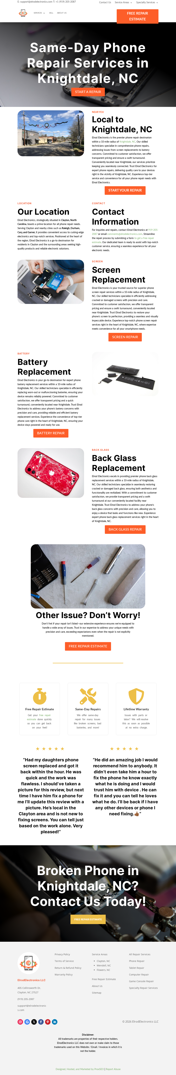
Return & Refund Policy (68, 967)
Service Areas (122, 2)
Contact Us (105, 2)
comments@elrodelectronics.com (124, 234)
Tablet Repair (136, 967)
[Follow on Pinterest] (48, 1022)
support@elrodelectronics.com (36, 2)
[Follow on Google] (27, 1022)
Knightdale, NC (127, 142)
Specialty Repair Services (143, 988)
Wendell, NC (104, 965)
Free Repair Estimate (104, 979)
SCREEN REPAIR (125, 337)
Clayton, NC (103, 961)
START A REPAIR (88, 92)
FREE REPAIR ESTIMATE (137, 16)
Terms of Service (64, 961)
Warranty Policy (64, 974)
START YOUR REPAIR (125, 190)
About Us (62, 13)
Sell (51, 13)
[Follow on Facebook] (41, 1022)
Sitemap (96, 992)
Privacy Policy (62, 954)
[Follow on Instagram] (20, 1022)
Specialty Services (145, 2)
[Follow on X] (34, 1022)
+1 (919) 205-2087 (66, 2)
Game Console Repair (141, 981)
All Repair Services (139, 954)
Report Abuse (113, 1069)
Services (38, 13)
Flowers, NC (103, 970)
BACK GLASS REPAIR (125, 529)
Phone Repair (137, 961)
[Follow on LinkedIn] (54, 1022)
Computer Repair (139, 974)
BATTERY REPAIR (51, 433)
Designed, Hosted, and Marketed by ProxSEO (80, 1069)
